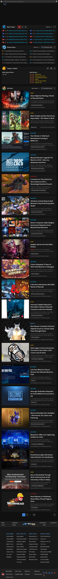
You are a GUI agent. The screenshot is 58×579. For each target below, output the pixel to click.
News (3, 522)
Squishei (43, 107)
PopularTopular (45, 192)
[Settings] (51, 68)
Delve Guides (10, 539)
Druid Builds (43, 549)
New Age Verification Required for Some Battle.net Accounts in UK (42, 393)
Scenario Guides (21, 554)
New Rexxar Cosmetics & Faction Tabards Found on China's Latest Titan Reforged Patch (43, 328)
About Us (27, 571)
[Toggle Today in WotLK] (54, 68)
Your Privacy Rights (10, 574)
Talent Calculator (10, 552)
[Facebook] (52, 573)
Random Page (19, 574)
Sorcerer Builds (44, 559)
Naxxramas (38, 74)
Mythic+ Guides (10, 544)
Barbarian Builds (44, 546)
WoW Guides (10, 533)
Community (43, 522)
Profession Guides (10, 546)
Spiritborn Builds (44, 562)
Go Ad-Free (53, 522)
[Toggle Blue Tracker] (54, 26)
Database (15, 522)
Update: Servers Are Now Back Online (42, 245)
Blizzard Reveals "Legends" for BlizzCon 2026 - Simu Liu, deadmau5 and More (42, 160)
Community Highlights (37, 359)
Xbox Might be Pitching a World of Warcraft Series (42, 97)
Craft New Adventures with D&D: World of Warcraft (43, 285)
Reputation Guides (22, 549)
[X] (46, 573)
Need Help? (9, 571)
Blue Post (33, 127)
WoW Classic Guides (34, 533)
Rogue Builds (44, 557)
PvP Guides (32, 552)
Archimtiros (44, 149)
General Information (36, 105)
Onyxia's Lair (38, 82)
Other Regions (35, 274)
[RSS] (44, 575)
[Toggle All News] (54, 88)
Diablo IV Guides (45, 533)
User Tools (18, 571)
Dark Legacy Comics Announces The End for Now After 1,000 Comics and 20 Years (42, 350)
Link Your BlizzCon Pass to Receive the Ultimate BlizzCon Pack (42, 372)
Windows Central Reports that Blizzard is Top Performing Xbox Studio (42, 203)
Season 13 (43, 539)
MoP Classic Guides (22, 533)
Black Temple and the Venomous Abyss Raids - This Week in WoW (43, 117)
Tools (3, 525)
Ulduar (37, 79)
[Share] (56, 1)
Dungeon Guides (21, 541)
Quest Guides (20, 546)
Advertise (37, 571)
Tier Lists (9, 554)
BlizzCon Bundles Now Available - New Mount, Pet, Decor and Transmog (42, 415)
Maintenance (34, 253)
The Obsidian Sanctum (41, 77)
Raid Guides (9, 549)
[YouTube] (54, 573)
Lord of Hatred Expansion (46, 536)
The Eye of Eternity (40, 76)
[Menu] (1, 1)
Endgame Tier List (45, 541)
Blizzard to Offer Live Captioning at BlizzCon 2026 (43, 435)
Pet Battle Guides (21, 552)
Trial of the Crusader (40, 81)
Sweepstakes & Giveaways (38, 190)
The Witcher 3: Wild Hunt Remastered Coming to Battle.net (40, 138)
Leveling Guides (10, 541)
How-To (33, 380)
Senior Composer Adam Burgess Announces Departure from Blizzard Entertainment (42, 225)
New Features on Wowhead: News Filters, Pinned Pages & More (41, 498)
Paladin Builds (44, 554)
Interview (33, 464)
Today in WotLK (12, 68)
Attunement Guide (34, 536)
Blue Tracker (11, 27)
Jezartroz (48, 509)
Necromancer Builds (45, 552)
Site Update (34, 507)
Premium (27, 574)
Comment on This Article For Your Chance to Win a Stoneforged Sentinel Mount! (41, 181)
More (44, 525)
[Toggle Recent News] (54, 47)
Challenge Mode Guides (22, 557)
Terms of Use (9, 577)
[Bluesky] (49, 573)
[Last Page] (54, 514)
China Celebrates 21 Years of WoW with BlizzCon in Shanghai (42, 265)
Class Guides (9, 536)
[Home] (3, 575)
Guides (14, 525)
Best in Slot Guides (34, 539)
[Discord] (44, 573)
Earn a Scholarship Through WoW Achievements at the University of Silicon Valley (41, 477)
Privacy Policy (38, 574)
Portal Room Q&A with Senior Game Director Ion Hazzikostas (42, 456)
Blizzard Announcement (37, 147)
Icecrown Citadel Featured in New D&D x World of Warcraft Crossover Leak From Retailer (41, 306)
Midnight (8, 557)
